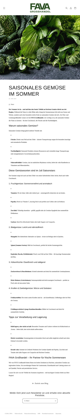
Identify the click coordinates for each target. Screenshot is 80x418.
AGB (39, 413)
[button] (4, 8)
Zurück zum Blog (41, 383)
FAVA (10, 413)
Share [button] (12, 104)
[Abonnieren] (55, 401)
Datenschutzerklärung (30, 413)
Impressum (58, 413)
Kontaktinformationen (48, 413)
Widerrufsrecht (18, 413)
